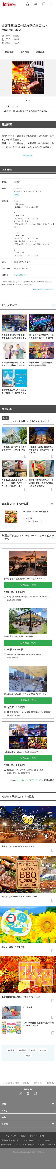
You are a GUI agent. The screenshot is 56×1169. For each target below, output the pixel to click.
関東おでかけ (27, 1083)
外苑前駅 (23, 1050)
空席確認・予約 (28, 585)
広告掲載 (41, 1144)
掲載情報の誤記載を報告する (43, 289)
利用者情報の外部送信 (10, 1140)
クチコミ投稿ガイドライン (32, 1140)
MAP (16, 194)
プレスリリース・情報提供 (24, 1144)
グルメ (43, 1050)
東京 (33, 1050)
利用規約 (23, 1136)
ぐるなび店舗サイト (21, 275)
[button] (26, 100)
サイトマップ (11, 1136)
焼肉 (28, 1055)
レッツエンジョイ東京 (11, 1083)
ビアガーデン (36, 780)
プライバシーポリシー (38, 1136)
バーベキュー (21, 780)
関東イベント (39, 1083)
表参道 (11, 1050)
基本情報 (7, 169)
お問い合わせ (6, 1144)
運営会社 (51, 1144)
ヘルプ (47, 1140)
